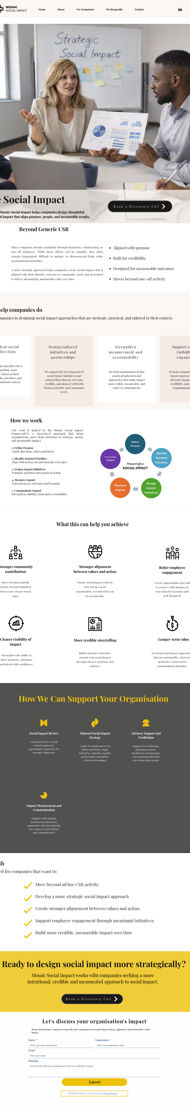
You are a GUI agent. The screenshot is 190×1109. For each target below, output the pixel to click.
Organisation (102, 1040)
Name (32, 1040)
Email (32, 1050)
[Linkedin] (180, 9)
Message (33, 1060)
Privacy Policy (110, 1093)
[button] (165, 9)
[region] (64, 371)
